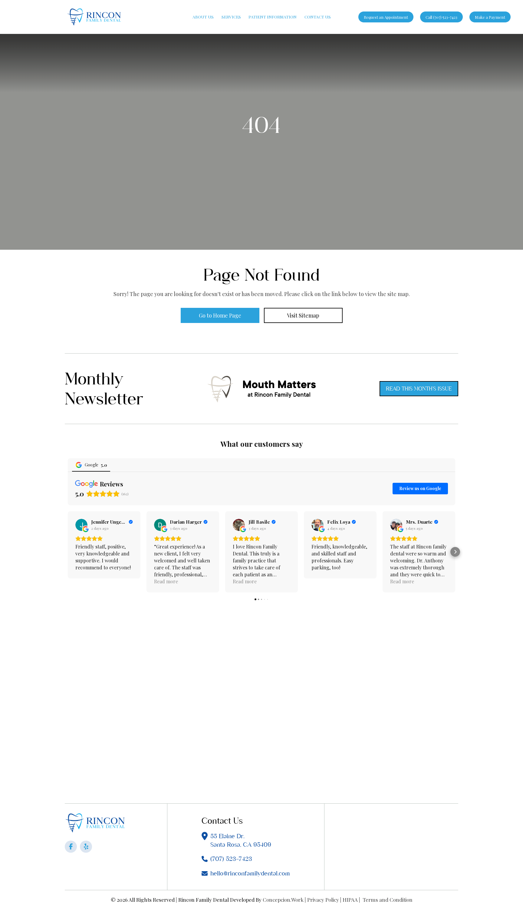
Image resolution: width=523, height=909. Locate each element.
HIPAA (350, 899)
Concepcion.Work (283, 899)
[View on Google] (81, 525)
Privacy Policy (323, 899)
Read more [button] (166, 581)
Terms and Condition (388, 899)
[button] (68, 552)
